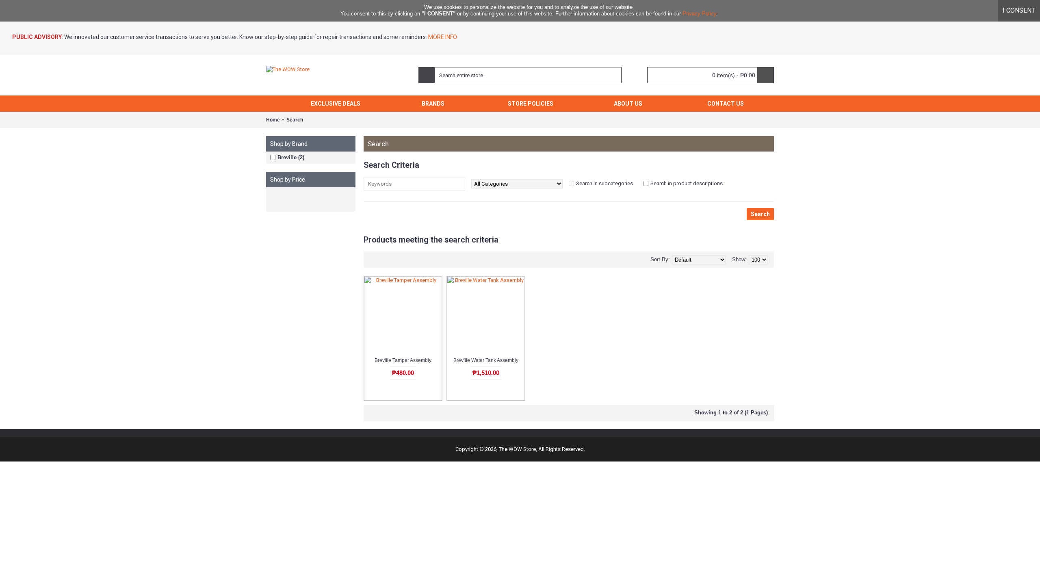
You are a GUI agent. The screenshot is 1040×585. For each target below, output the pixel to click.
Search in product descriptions (686, 183)
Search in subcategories (604, 183)
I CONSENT (1019, 10)
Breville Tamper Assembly (403, 360)
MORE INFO (442, 37)
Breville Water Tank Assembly (485, 360)
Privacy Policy (699, 14)
